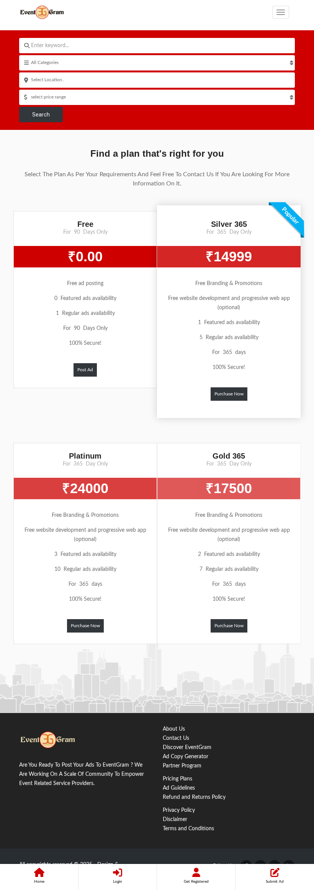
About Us (174, 729)
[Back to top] (289, 842)
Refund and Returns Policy (194, 797)
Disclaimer (175, 819)
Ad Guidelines (179, 788)
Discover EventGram (187, 747)
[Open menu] (280, 12)
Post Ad (85, 369)
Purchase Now (229, 394)
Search (41, 114)
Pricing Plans (177, 779)
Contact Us (176, 738)
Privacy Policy (179, 810)
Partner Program (182, 766)
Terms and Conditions (188, 828)
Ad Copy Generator (185, 756)
